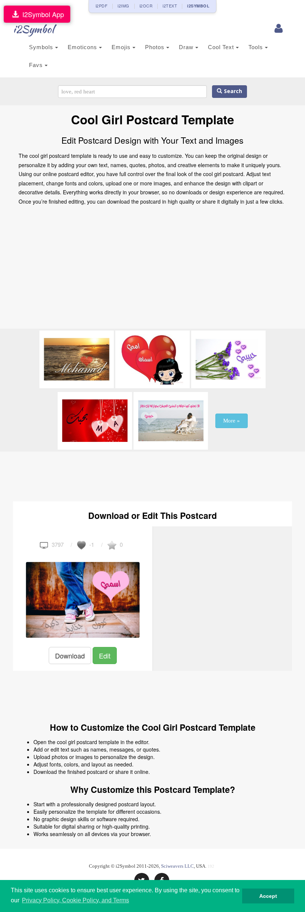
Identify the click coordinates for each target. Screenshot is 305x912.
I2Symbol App (41, 14)
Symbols (42, 47)
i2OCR (146, 6)
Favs (37, 65)
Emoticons (83, 47)
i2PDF (102, 6)
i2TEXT (170, 6)
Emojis (122, 47)
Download (70, 655)
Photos (155, 47)
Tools (256, 47)
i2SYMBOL (198, 6)
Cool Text (222, 47)
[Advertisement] (152, 269)
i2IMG (123, 6)
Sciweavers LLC (177, 866)
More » (231, 421)
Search (232, 91)
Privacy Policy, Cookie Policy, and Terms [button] (75, 900)
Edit (104, 655)
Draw (187, 47)
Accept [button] (268, 896)
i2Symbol (33, 29)
